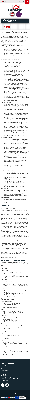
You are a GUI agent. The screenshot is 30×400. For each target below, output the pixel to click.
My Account (22, 1)
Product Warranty (5, 368)
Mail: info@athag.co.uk (6, 382)
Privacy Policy (4, 372)
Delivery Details (4, 367)
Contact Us (3, 365)
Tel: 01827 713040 (4, 380)
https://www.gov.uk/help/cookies (8, 238)
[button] (4, 1)
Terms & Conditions (5, 370)
